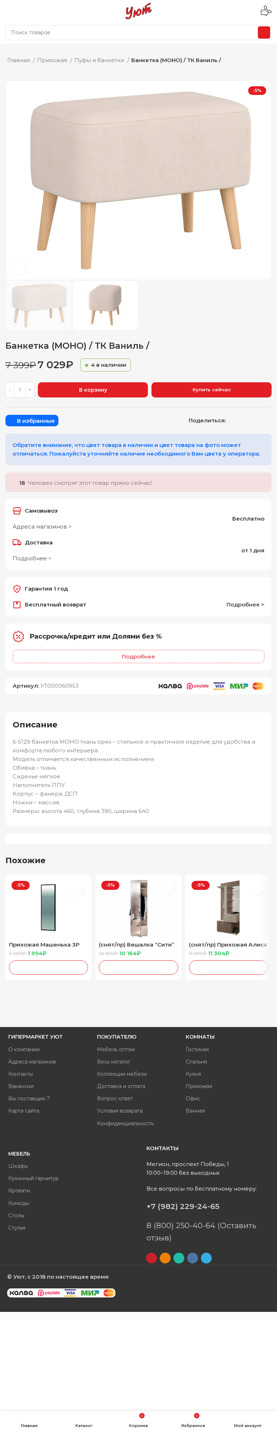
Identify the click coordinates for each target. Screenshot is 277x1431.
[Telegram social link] (260, 420)
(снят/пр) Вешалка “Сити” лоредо (136, 947)
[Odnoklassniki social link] (232, 420)
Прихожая (53, 60)
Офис (193, 1098)
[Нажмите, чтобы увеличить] (18, 268)
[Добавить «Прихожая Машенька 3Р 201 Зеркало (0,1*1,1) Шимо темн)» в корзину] (48, 967)
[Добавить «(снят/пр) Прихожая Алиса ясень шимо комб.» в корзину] (228, 967)
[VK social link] (251, 420)
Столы (16, 1215)
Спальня (196, 1061)
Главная (19, 60)
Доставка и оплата (121, 1086)
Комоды (18, 1203)
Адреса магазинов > (42, 526)
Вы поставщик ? (29, 1098)
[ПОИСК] (264, 32)
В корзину (93, 390)
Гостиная (197, 1049)
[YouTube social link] (151, 1258)
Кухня (193, 1074)
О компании (24, 1049)
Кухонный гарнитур (33, 1178)
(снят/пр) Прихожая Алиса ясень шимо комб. (228, 947)
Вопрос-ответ (115, 1098)
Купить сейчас (212, 389)
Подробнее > (32, 558)
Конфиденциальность (125, 1123)
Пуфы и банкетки (100, 60)
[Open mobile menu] (8, 11)
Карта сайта (23, 1111)
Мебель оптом (116, 1049)
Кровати (19, 1190)
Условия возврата (120, 1111)
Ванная (195, 1111)
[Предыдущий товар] (251, 59)
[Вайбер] (269, 420)
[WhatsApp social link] (241, 420)
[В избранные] (78, 888)
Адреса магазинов (32, 1061)
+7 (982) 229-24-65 (182, 1206)
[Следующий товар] (266, 59)
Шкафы (18, 1166)
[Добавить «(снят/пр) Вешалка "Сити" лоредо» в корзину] (138, 967)
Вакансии (21, 1086)
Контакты (20, 1074)
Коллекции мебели (122, 1074)
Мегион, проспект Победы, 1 (187, 1164)
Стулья (16, 1228)
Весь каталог (114, 1061)
